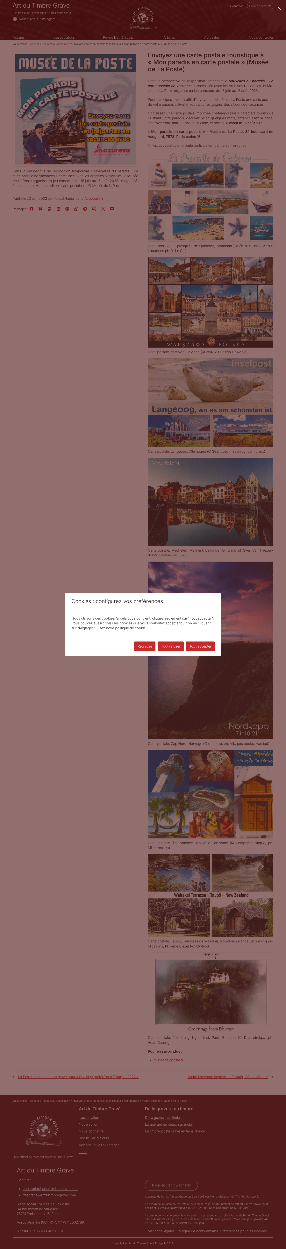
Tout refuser (170, 646)
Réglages (145, 646)
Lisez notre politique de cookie (121, 628)
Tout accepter (200, 646)
